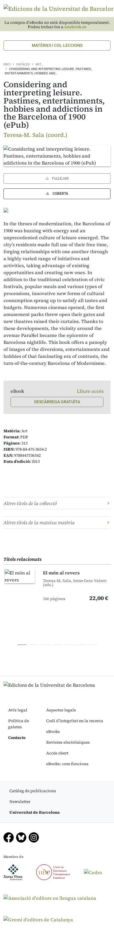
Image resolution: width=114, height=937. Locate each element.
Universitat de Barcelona (34, 812)
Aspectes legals (61, 710)
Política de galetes (18, 724)
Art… (39, 64)
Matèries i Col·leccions (57, 45)
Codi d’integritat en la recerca (74, 721)
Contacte (17, 737)
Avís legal (17, 710)
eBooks (53, 731)
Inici (7, 64)
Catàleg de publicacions (32, 791)
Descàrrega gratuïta (57, 401)
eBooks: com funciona (67, 764)
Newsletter (19, 801)
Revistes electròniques (68, 742)
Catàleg (23, 64)
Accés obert (57, 753)
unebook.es (75, 27)
